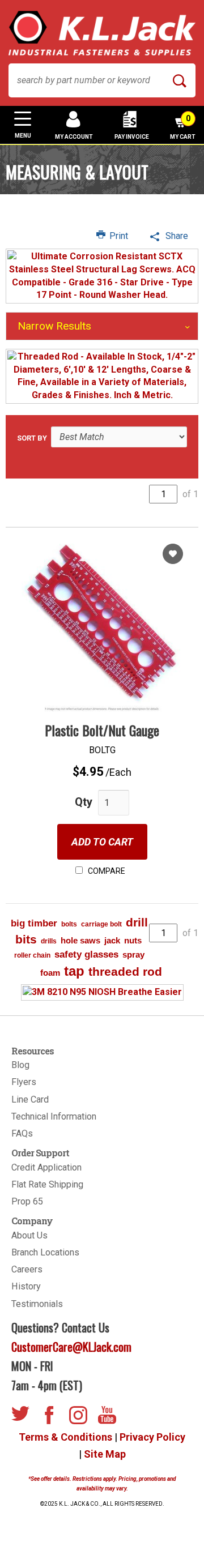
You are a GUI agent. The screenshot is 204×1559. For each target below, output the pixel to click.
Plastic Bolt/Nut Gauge (102, 730)
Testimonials (37, 1304)
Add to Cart (102, 842)
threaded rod (125, 971)
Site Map (105, 1454)
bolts (69, 924)
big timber (34, 923)
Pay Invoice (131, 137)
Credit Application (46, 1167)
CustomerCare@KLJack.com (71, 1346)
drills (49, 941)
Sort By (32, 438)
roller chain (32, 955)
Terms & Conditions (65, 1437)
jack (112, 940)
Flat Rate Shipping (47, 1184)
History (26, 1286)
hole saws (80, 940)
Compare (105, 870)
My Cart (183, 127)
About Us (29, 1235)
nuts (133, 940)
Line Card (30, 1099)
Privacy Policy (152, 1437)
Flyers (23, 1082)
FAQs (22, 1133)
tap (74, 971)
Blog (20, 1065)
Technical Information (53, 1116)
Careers (26, 1269)
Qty (83, 802)
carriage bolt (101, 924)
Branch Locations (45, 1252)
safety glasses (86, 954)
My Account (74, 137)
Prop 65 (27, 1201)
